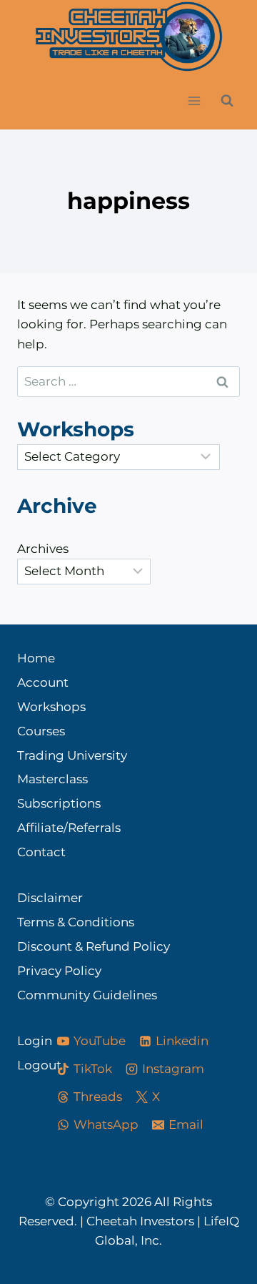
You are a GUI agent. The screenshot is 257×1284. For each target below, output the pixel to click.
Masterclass (52, 779)
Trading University (72, 755)
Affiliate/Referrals (69, 827)
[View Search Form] (227, 101)
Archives (43, 548)
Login (24, 1041)
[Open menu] (194, 101)
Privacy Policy (59, 971)
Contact (41, 852)
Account (43, 682)
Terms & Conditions (75, 922)
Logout (24, 1065)
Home (36, 658)
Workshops (51, 707)
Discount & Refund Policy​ (93, 946)
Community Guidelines (87, 995)
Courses (41, 731)
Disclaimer (50, 898)
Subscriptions (59, 803)
